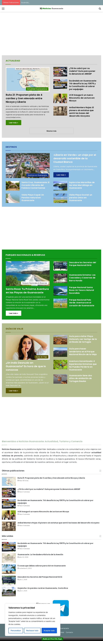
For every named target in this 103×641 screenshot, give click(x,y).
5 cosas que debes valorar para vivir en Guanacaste (42, 565)
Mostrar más (51, 131)
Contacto (69, 632)
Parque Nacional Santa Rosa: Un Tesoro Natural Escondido (81, 290)
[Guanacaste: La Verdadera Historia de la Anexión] (9, 558)
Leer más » (13, 123)
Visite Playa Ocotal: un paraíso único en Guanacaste (80, 197)
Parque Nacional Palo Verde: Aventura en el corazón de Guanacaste (81, 302)
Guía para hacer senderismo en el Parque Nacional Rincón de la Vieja (83, 351)
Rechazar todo (32, 630)
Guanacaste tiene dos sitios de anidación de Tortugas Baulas (80, 378)
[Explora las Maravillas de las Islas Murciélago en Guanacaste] (60, 185)
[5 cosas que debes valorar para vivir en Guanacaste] (9, 569)
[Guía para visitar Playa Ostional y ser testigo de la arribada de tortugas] (60, 339)
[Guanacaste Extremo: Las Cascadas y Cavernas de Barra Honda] (60, 278)
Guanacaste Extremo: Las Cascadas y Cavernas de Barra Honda (82, 277)
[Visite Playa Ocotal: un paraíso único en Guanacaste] (60, 198)
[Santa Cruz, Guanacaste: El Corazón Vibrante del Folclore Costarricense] (13, 185)
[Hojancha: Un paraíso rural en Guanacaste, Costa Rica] (9, 591)
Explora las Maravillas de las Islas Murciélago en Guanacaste (82, 185)
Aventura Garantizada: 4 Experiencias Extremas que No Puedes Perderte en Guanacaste (83, 365)
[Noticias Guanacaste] (51, 8)
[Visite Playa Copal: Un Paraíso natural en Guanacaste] (13, 198)
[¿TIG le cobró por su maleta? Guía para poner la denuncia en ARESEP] (60, 71)
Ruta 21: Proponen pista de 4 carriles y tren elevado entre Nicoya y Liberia (24, 98)
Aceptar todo (49, 630)
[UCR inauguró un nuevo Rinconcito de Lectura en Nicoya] (60, 98)
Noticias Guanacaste (61, 628)
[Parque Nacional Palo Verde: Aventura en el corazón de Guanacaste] (60, 303)
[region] (32, 620)
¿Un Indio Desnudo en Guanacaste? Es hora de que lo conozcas (26, 366)
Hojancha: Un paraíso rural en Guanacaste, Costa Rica (43, 588)
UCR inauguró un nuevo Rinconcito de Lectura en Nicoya (82, 98)
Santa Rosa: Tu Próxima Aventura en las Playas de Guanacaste (27, 290)
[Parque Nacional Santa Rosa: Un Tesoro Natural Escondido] (60, 291)
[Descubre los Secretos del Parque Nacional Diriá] (60, 266)
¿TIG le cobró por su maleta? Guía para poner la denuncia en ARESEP (82, 71)
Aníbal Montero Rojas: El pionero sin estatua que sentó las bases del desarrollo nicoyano (81, 111)
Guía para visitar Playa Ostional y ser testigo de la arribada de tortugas (83, 339)
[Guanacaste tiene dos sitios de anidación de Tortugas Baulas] (60, 379)
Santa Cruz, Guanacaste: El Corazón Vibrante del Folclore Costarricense (35, 185)
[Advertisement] (51, 33)
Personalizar (16, 630)
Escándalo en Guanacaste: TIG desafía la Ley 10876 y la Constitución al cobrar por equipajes (57, 3)
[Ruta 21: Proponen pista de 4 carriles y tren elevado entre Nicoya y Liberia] (9, 481)
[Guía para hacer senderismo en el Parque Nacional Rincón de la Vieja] (60, 352)
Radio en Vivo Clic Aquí (52, 639)
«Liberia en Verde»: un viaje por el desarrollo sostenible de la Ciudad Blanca (74, 158)
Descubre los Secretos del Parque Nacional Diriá (82, 264)
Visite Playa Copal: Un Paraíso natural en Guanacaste (32, 197)
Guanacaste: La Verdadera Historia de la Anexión (40, 554)
